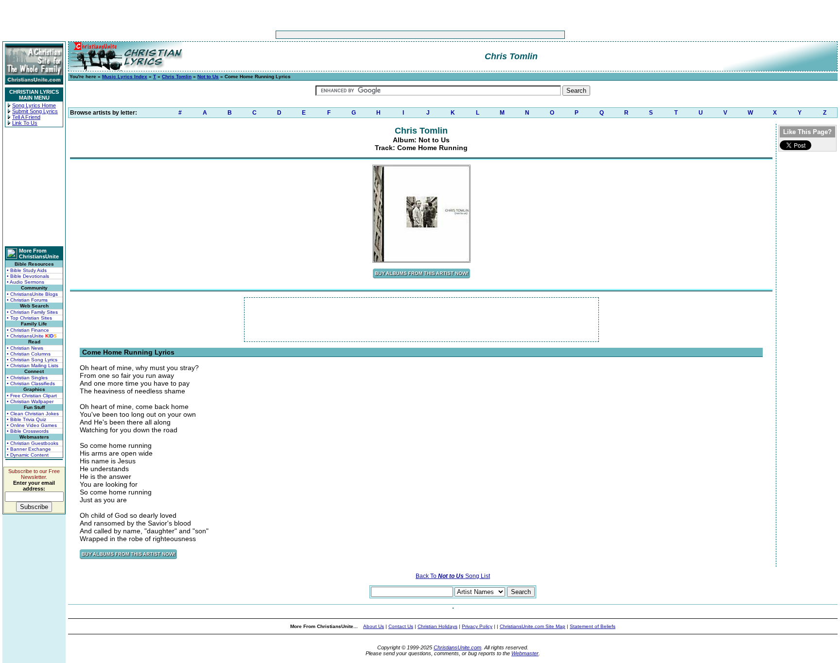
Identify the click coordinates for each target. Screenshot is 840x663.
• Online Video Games (32, 425)
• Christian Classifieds (31, 383)
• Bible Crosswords (28, 431)
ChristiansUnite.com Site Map (532, 626)
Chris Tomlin (177, 76)
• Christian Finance (28, 330)
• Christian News (25, 348)
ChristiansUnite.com (457, 647)
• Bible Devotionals (28, 276)
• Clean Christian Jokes (33, 413)
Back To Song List (453, 576)
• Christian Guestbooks (32, 443)
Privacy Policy (477, 626)
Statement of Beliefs (592, 626)
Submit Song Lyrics (35, 111)
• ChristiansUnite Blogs (32, 294)
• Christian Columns (29, 354)
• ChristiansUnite (32, 336)
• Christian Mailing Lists (32, 365)
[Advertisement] (390, 34)
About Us (373, 626)
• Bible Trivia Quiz (26, 419)
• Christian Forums (27, 300)
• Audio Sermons (25, 282)
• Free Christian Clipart (32, 395)
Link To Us (24, 123)
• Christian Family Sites (32, 312)
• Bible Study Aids (27, 270)
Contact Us (400, 626)
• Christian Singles (27, 377)
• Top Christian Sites (29, 318)
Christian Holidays (437, 626)
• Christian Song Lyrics (32, 359)
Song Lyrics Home (34, 105)
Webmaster (525, 653)
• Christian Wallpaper (30, 401)
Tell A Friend (26, 117)
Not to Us (208, 76)
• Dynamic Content (28, 455)
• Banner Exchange (29, 449)
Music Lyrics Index (124, 76)
